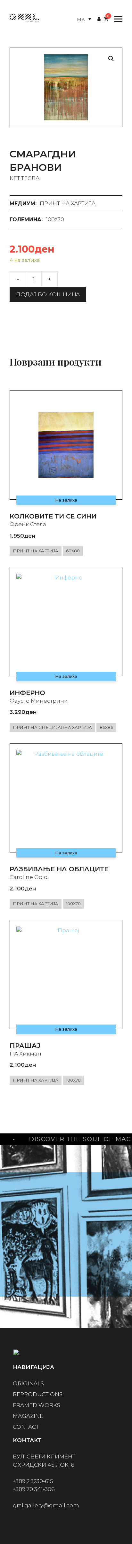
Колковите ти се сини (53, 516)
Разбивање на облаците (59, 869)
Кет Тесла (24, 178)
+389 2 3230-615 (33, 1481)
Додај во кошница (48, 294)
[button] (111, 58)
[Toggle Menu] (116, 19)
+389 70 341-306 (33, 1489)
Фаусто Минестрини (39, 701)
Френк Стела (28, 524)
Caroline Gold (29, 877)
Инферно (27, 693)
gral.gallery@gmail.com (46, 1505)
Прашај (25, 1045)
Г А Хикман (25, 1053)
